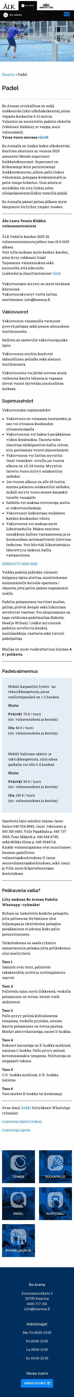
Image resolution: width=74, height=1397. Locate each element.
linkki (26, 1108)
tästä (42, 137)
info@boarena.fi (37, 1309)
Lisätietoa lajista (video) (22, 1121)
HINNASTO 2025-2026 (19, 564)
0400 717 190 (37, 1304)
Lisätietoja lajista (16, 1130)
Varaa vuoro (35, 1383)
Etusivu (8, 74)
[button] (67, 13)
